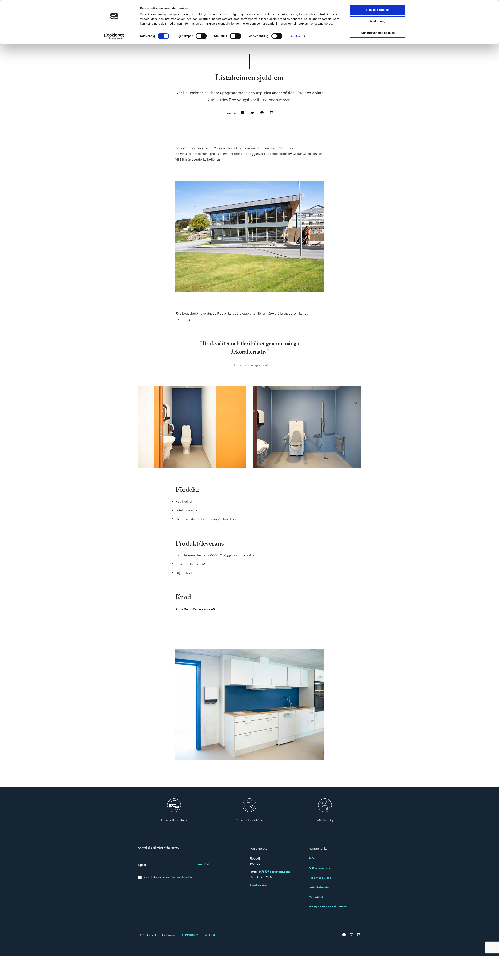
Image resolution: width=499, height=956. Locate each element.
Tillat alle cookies (377, 9)
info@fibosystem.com (274, 871)
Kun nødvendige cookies (378, 32)
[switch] (201, 36)
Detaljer (295, 36)
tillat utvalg (377, 21)
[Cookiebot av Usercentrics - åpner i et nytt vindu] (114, 36)
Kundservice (258, 885)
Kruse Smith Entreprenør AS (195, 609)
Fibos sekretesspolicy (181, 876)
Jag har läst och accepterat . (168, 876)
